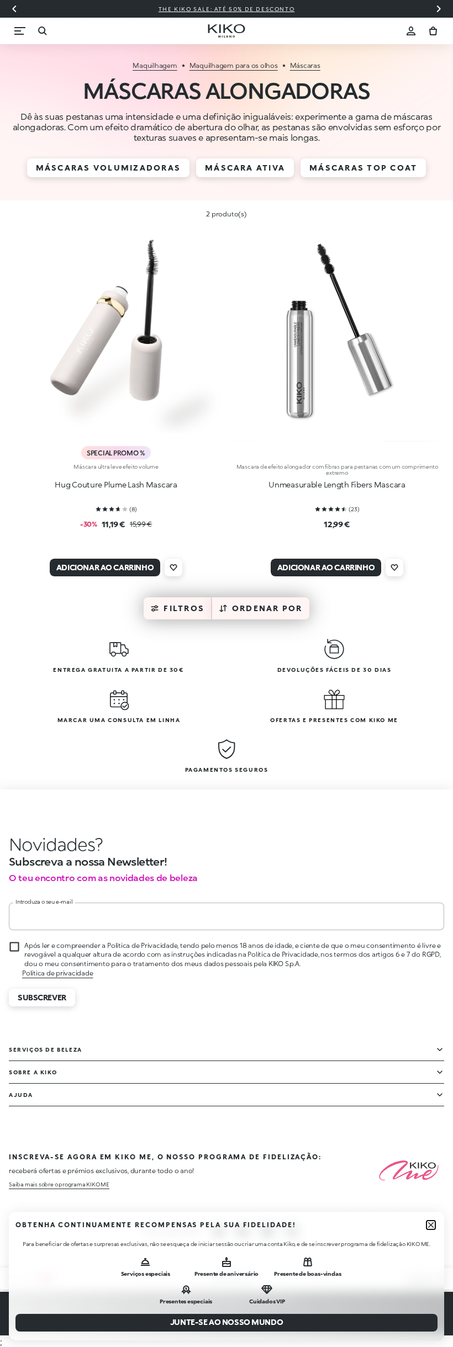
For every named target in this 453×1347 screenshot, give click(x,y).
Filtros (184, 608)
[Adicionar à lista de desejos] (173, 567)
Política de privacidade (57, 973)
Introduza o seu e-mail (44, 901)
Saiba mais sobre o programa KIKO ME (59, 1184)
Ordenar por (267, 608)
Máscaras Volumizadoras (108, 167)
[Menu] (20, 31)
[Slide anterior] (14, 8)
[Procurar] (42, 31)
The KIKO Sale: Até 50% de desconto (99, 9)
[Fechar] (430, 1225)
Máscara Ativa (245, 167)
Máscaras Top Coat (363, 167)
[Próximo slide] (438, 8)
